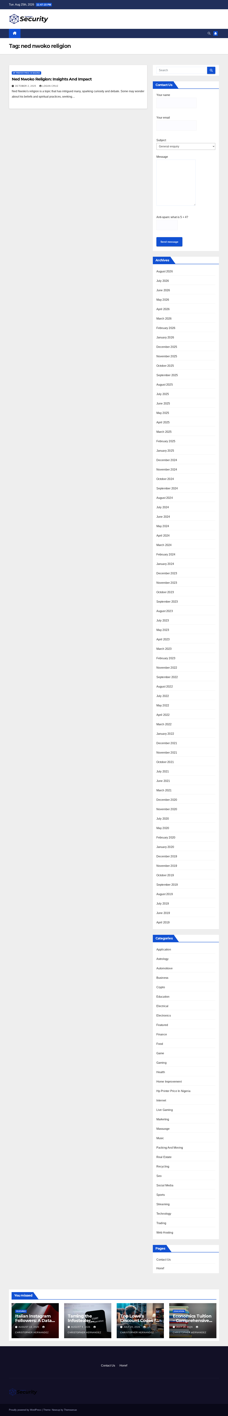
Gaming (161, 1062)
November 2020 (166, 809)
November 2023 (166, 582)
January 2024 (165, 563)
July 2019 (162, 903)
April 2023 (163, 639)
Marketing (162, 1119)
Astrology (162, 958)
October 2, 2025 (26, 86)
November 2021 (166, 752)
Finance (161, 1034)
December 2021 (166, 743)
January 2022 (165, 733)
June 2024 (163, 516)
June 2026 (163, 290)
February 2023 (165, 658)
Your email (163, 117)
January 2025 (165, 450)
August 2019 (164, 894)
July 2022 (162, 695)
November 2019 (166, 865)
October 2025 (165, 365)
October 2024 (165, 478)
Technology (163, 1213)
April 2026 (163, 309)
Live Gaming (164, 1109)
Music (160, 1138)
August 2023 (164, 611)
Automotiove (164, 968)
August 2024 (164, 497)
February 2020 (165, 837)
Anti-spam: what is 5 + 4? (172, 217)
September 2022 (167, 677)
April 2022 (163, 714)
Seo (159, 1175)
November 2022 (166, 667)
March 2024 (164, 545)
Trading (161, 1223)
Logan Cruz (50, 86)
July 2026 (162, 280)
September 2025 (167, 375)
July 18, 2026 (184, 1327)
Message (162, 156)
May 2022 (162, 705)
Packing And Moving (169, 1147)
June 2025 (163, 403)
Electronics (163, 1015)
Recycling (162, 1166)
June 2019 (163, 913)
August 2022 (164, 686)
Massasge (163, 1128)
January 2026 (165, 337)
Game (160, 1053)
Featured (162, 1024)
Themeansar (70, 1410)
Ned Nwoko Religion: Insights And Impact (52, 79)
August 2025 (164, 384)
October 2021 (165, 762)
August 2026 (164, 271)
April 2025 (163, 422)
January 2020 (165, 846)
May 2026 (162, 299)
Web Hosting (164, 1232)
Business (162, 977)
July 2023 (162, 620)
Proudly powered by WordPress (25, 1410)
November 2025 (166, 356)
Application (163, 949)
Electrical (162, 1006)
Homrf (160, 1268)
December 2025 (166, 346)
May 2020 (162, 828)
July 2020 (162, 818)
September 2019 (167, 884)
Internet (161, 1100)
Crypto (160, 987)
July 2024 (162, 507)
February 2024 (165, 554)
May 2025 (162, 412)
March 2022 (164, 724)
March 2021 (164, 790)
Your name (163, 94)
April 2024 (163, 535)
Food (159, 1043)
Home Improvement (169, 1081)
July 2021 (162, 771)
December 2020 (166, 799)
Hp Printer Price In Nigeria (26, 73)
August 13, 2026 (29, 1327)
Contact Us (163, 1259)
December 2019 (166, 856)
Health (160, 1072)
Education (163, 996)
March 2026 (164, 318)
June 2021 (163, 780)
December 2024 (166, 460)
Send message (169, 241)
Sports (160, 1194)
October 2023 (165, 592)
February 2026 (165, 328)
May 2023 (162, 629)
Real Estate (164, 1157)
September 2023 (167, 601)
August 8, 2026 (81, 1327)
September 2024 (167, 488)
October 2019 (165, 875)
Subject (161, 140)
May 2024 (162, 526)
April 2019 (163, 922)
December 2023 (166, 573)
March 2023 (164, 648)
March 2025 (164, 431)
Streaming (163, 1204)
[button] (209, 33)
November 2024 (166, 469)
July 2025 (162, 394)
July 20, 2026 (132, 1327)
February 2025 (165, 441)
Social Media (164, 1185)
